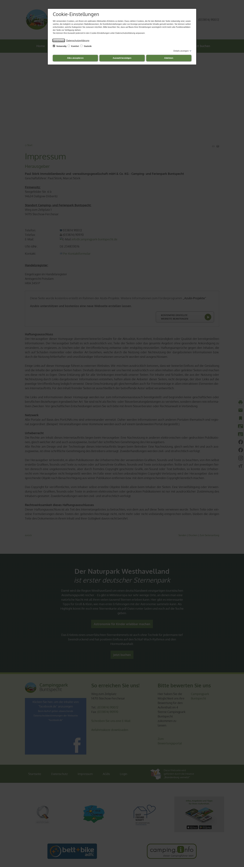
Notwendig (61, 46)
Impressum (59, 40)
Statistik (87, 46)
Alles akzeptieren (75, 58)
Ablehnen (168, 58)
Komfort (75, 46)
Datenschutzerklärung (77, 40)
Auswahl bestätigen (122, 58)
